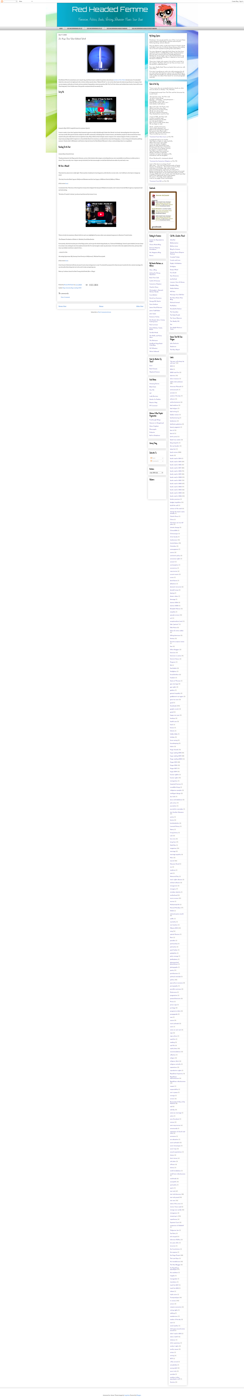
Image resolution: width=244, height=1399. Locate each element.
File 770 (151, 390)
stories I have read (175, 1207)
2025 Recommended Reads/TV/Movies (117, 28)
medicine (172, 870)
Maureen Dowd (174, 864)
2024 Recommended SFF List (94, 28)
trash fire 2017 (174, 1285)
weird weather (174, 1326)
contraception (174, 565)
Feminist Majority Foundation (154, 248)
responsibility (174, 1089)
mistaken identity (175, 892)
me (171, 867)
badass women (174, 414)
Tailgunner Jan (174, 1230)
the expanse (173, 1252)
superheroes (173, 1219)
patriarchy (173, 947)
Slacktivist (173, 346)
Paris (171, 937)
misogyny (173, 889)
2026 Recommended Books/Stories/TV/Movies (144, 28)
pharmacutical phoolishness (174, 963)
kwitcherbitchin (174, 823)
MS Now (172, 291)
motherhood (173, 895)
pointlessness (174, 973)
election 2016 (174, 602)
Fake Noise (173, 627)
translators (173, 1282)
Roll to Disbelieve (154, 435)
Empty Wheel (174, 269)
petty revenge (174, 956)
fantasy (172, 638)
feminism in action (175, 656)
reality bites (173, 1048)
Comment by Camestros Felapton (160, 161)
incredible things (175, 787)
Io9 (150, 393)
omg (171, 931)
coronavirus (173, 568)
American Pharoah (175, 386)
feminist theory (174, 659)
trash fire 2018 (174, 1288)
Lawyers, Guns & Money (177, 282)
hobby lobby (173, 734)
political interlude (175, 976)
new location (174, 925)
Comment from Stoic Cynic (158, 137)
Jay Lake (172, 796)
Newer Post (62, 306)
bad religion (173, 408)
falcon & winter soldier (176, 630)
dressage (172, 599)
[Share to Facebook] (95, 285)
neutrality (173, 922)
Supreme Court (174, 1222)
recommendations (175, 1051)
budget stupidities (175, 502)
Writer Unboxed (154, 351)
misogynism (173, 886)
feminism (173, 652)
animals (172, 393)
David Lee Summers (155, 298)
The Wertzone (153, 340)
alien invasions (174, 379)
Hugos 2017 (173, 768)
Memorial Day (174, 876)
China (172, 519)
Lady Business (153, 396)
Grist (150, 365)
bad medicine (174, 405)
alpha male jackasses (176, 382)
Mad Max (173, 845)
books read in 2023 (176, 487)
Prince (172, 1001)
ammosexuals (174, 389)
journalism (173, 806)
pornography (174, 986)
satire (171, 1116)
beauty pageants (175, 427)
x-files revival (174, 1362)
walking (172, 1313)
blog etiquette (174, 443)
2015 (171, 366)
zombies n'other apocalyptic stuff (175, 1378)
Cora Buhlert (153, 295)
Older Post (139, 306)
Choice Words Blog (155, 244)
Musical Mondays (175, 908)
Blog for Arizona (175, 249)
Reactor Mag (153, 402)
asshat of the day (175, 396)
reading (172, 1042)
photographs (174, 967)
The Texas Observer (176, 318)
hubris (172, 746)
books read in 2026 (176, 496)
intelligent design (175, 793)
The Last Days (174, 1258)
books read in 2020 (176, 477)
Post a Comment (65, 297)
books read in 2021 (175, 480)
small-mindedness (175, 1171)
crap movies (173, 571)
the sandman (174, 1272)
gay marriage (174, 684)
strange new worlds (175, 1210)
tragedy (172, 1276)
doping (172, 593)
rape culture (173, 1036)
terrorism (172, 1246)
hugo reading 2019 (175, 756)
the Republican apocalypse (174, 1268)
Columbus (173, 546)
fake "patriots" (174, 624)
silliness (172, 1164)
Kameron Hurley (154, 317)
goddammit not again (176, 696)
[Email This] (90, 285)
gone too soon (174, 699)
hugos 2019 (173, 771)
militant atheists (175, 882)
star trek (172, 1191)
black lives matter (175, 440)
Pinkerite (152, 432)
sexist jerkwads (174, 1142)
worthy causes (174, 1349)
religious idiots (174, 1061)
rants (171, 1026)
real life (172, 1045)
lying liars (173, 842)
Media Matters (174, 288)
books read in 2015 (175, 461)
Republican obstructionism (174, 1077)
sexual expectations (176, 1152)
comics (172, 552)
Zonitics (172, 1382)
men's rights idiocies (176, 879)
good (171, 703)
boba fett (173, 449)
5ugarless (127, 1395)
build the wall (174, 505)
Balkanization (174, 243)
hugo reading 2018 (175, 753)
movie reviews (174, 898)
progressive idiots (175, 1011)
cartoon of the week (176, 508)
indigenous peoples (176, 790)
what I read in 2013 (175, 1333)
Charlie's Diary (153, 287)
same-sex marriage (175, 1113)
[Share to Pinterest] (97, 285)
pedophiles (173, 953)
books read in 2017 (175, 468)
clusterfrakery (174, 543)
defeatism (173, 584)
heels (171, 724)
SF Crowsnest (153, 405)
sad (171, 1106)
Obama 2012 (174, 928)
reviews (172, 1099)
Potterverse (173, 992)
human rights (174, 778)
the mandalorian (175, 1261)
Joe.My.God (173, 279)
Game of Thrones (175, 681)
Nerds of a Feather (155, 399)
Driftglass (173, 266)
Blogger (139, 1395)
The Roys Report (175, 349)
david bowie (173, 580)
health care (173, 721)
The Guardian (174, 312)
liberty (172, 829)
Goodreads (173, 706)
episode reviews (174, 615)
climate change (174, 527)
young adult (173, 1368)
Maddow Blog (174, 285)
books (172, 455)
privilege (172, 1008)
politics (172, 980)
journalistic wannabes (176, 809)
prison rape (173, 1005)
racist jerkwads (174, 1023)
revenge (172, 1095)
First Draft (173, 273)
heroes (172, 728)
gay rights (173, 687)
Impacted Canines (175, 784)
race (171, 1017)
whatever (172, 1340)
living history (174, 832)
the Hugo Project (175, 1255)
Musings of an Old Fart (177, 294)
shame (172, 1155)
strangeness (173, 1213)
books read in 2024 (176, 490)
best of (172, 430)
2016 (171, 369)
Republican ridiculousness (177, 1081)
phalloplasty (173, 959)
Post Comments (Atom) (104, 312)
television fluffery (175, 1239)
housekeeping (174, 743)
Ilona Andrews (153, 304)
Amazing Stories (154, 383)
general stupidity (175, 693)
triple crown (173, 1294)
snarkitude (173, 1178)
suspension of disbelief (177, 1225)
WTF (171, 1358)
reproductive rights (175, 1070)
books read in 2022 (176, 483)
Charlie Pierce (174, 516)
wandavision (173, 1316)
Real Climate (153, 369)
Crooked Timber (175, 257)
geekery (172, 690)
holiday (172, 737)
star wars (172, 1200)
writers (172, 1352)
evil (171, 618)
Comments (155, 461)
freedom (172, 678)
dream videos (174, 596)
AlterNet (172, 240)
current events (174, 574)
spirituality (173, 1185)
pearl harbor (173, 950)
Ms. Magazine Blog (155, 252)
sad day (172, 1109)
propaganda (173, 1014)
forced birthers (174, 674)
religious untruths (175, 1064)
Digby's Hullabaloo (176, 263)
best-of (172, 433)
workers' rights (174, 1346)
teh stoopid (173, 1236)
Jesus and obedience (176, 800)
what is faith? (174, 1337)
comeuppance (174, 549)
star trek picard (174, 1197)
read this (172, 1039)
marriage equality (175, 854)
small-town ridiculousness (177, 1174)
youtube (172, 1374)
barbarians (173, 421)
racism (172, 1020)
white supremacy (175, 1343)
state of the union (175, 1203)
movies (172, 901)
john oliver (173, 803)
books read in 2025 (176, 493)
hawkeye (172, 718)
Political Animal (175, 302)
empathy (172, 612)
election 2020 (174, 605)
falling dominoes (175, 635)
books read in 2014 (175, 458)
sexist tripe (173, 1149)
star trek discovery (175, 1194)
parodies (172, 940)
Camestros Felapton (155, 284)
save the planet (174, 1119)
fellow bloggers (174, 649)
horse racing (173, 740)
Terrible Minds (153, 332)
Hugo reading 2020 (76, 288)
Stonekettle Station (176, 309)
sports (172, 1188)
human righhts (174, 774)
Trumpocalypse (174, 1297)
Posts (153, 458)
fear (171, 646)
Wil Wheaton (153, 348)
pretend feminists (175, 998)
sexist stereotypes (175, 1146)
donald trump (174, 590)
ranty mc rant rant (175, 1030)
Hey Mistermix (174, 276)
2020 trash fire (174, 372)
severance (173, 1136)
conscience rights (175, 559)
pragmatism (173, 995)
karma (172, 820)
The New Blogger (175, 1265)
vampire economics (175, 1307)
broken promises (175, 499)
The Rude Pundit (175, 315)
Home (61, 28)
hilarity (172, 731)
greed (171, 712)
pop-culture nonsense (176, 983)
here (66, 183)
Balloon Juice (174, 246)
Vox (171, 324)
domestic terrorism (175, 587)
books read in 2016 (175, 465)
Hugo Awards (66, 288)
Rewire (151, 255)
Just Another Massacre (177, 812)
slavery (172, 1167)
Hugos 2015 (173, 762)
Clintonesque (174, 533)
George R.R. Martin (155, 301)
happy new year (174, 715)
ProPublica (173, 305)
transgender (173, 1279)
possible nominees (175, 989)
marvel (172, 861)
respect (172, 1086)
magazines (173, 848)
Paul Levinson (153, 325)
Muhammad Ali (174, 904)
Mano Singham (154, 426)
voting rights (174, 1310)
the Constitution (175, 1249)
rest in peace (174, 1092)
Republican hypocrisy (176, 1073)
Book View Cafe (154, 277)
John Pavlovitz (174, 343)
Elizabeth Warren (175, 609)
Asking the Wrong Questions (154, 273)
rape (171, 1033)
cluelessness (173, 540)
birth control (173, 436)
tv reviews (173, 1300)
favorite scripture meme (177, 641)
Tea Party (173, 1233)
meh (171, 873)
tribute (172, 1291)
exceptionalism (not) (176, 621)
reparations (173, 1067)
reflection (173, 1055)
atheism (172, 399)
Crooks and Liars (175, 260)
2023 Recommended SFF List (74, 28)
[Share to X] (94, 285)
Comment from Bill (156, 181)
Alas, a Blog (153, 270)
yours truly (173, 1371)
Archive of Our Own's (119, 80)
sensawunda (173, 1128)
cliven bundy (174, 537)
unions (172, 1304)
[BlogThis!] (92, 285)
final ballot (173, 668)
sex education (174, 1139)
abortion (172, 375)
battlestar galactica (176, 424)
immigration (173, 781)
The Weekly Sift (174, 321)
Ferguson (172, 662)
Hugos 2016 (173, 765)
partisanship (173, 943)
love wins (172, 839)
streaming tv (174, 1216)
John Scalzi (152, 314)
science (172, 1122)
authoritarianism (175, 402)
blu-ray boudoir (174, 446)
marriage (172, 851)
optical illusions (174, 934)
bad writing (173, 411)
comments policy (175, 555)
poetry (172, 970)
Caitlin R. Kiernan (154, 281)
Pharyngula (152, 429)
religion (172, 1058)
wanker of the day (175, 1319)
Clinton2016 (173, 530)
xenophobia (173, 1365)
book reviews (174, 452)
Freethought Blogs (155, 420)
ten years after (174, 1243)
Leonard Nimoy (175, 826)
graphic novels (174, 709)
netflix (172, 919)
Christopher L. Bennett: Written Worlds (156, 291)
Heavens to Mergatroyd (156, 423)
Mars (171, 857)
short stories (173, 1158)
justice (172, 817)
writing (172, 1355)
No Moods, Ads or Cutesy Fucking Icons (157, 320)
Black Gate (152, 387)
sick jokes (173, 1161)
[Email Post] (86, 285)
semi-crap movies (175, 1125)
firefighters (173, 671)
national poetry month (177, 914)
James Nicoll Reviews (155, 307)
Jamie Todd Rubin (154, 310)
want (171, 1322)
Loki (171, 835)
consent (172, 562)
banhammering (174, 418)
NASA (172, 911)
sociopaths (173, 1182)
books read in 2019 (175, 474)
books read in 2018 (175, 471)
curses (172, 577)
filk (171, 665)
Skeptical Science (154, 372)
